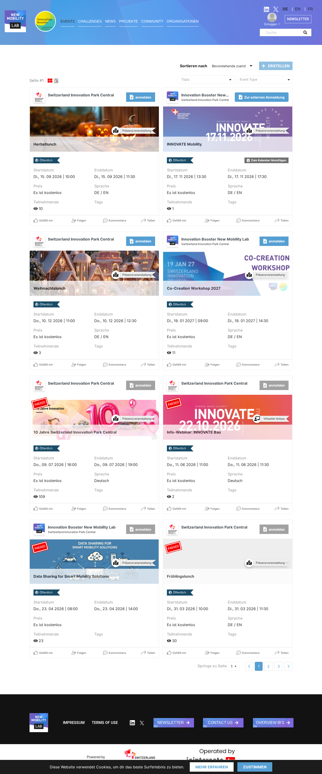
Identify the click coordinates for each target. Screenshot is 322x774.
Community (152, 21)
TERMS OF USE (105, 722)
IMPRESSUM (74, 722)
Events (68, 21)
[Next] (289, 666)
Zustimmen (255, 767)
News (110, 21)
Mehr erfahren (211, 767)
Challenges (90, 21)
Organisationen (183, 21)
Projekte (128, 21)
